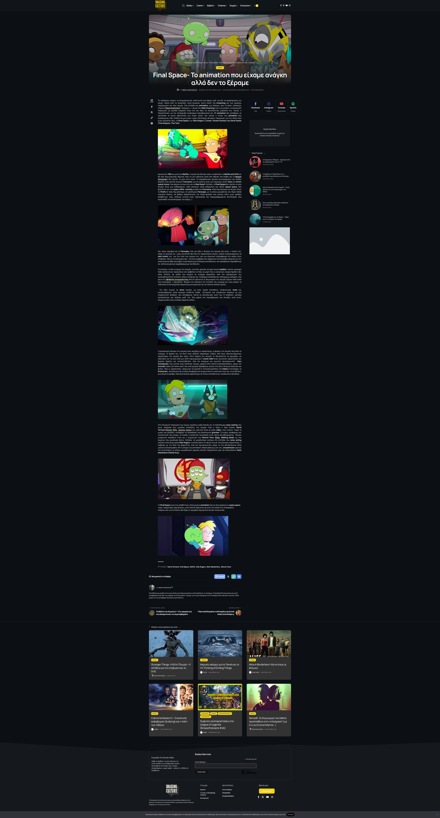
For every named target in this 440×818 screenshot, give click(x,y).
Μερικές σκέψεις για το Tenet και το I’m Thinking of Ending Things (219, 666)
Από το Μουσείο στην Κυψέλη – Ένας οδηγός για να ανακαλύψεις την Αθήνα (276, 189)
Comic (155, 660)
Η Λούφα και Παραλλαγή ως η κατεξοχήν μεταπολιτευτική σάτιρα (276, 175)
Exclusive (204, 713)
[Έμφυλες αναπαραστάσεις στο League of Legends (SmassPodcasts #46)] (220, 697)
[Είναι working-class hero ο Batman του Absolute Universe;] (255, 205)
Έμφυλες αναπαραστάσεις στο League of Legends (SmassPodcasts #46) (217, 724)
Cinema (203, 660)
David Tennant (173, 567)
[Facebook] (281, 5)
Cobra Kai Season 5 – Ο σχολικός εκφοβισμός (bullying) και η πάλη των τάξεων (169, 721)
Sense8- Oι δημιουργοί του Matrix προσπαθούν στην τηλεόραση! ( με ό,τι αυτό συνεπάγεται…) (268, 721)
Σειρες (220, 68)
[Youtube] (281, 107)
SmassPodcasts (225, 713)
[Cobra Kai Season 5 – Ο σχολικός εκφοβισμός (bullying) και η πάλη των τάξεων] (171, 697)
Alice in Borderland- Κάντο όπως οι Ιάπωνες (267, 666)
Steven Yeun (226, 567)
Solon (205, 672)
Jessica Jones (184, 430)
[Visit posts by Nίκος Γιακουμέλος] (152, 588)
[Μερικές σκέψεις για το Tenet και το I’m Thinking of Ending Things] (220, 643)
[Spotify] (293, 107)
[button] (183, 5)
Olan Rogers (201, 567)
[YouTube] (286, 5)
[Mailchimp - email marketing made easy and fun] (248, 774)
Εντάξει (290, 814)
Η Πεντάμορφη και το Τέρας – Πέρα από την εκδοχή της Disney (276, 218)
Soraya (156, 729)
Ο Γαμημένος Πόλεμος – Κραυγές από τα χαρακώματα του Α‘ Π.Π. (276, 161)
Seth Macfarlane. (213, 567)
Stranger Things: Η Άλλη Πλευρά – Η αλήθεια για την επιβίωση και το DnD (170, 668)
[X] (283, 5)
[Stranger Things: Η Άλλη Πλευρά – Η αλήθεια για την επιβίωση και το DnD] (171, 643)
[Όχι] (437, 814)
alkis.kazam (255, 672)
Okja (218, 437)
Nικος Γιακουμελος (190, 90)
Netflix (192, 567)
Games (213, 713)
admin (205, 732)
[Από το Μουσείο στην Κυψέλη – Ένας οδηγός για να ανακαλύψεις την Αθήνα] (255, 190)
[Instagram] (289, 5)
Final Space (184, 567)
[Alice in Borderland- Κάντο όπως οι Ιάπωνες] (269, 643)
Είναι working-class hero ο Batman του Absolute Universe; (275, 204)
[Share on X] (151, 112)
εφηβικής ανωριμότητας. (177, 279)
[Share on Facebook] (151, 106)
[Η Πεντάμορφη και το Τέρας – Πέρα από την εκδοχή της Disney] (255, 219)
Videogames (205, 716)
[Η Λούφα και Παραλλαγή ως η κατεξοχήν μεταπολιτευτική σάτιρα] (255, 176)
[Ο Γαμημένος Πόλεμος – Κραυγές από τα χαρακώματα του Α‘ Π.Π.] (255, 162)
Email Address (200, 762)
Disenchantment (172, 108)
